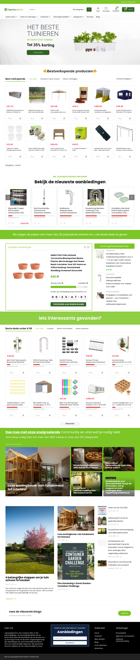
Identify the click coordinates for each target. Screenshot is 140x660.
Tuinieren (9, 599)
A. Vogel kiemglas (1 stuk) (79, 149)
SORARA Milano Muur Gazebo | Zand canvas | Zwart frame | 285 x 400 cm (124, 151)
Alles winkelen (99, 639)
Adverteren (98, 648)
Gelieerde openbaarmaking (122, 640)
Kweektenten (110, 250)
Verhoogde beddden (61, 17)
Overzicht (98, 636)
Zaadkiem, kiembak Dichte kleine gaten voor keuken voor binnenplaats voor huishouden (95, 212)
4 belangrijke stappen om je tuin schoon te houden (27, 579)
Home (96, 633)
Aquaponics (77, 17)
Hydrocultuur (11, 17)
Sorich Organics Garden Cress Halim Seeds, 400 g (80, 112)
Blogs (98, 17)
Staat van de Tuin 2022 (118, 507)
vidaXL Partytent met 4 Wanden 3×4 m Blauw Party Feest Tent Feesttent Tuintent (124, 113)
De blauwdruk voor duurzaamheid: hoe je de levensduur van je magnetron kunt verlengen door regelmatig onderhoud (120, 547)
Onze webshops (100, 645)
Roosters (90, 17)
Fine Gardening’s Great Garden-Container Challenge (75, 584)
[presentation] (8, 197)
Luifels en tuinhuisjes (28, 17)
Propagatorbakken (112, 292)
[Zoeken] (89, 9)
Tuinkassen (44, 17)
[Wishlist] (106, 8)
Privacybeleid (121, 633)
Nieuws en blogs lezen (128, 2)
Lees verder (59, 291)
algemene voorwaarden (125, 636)
